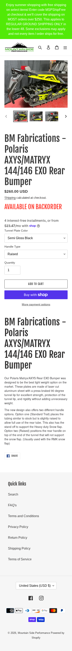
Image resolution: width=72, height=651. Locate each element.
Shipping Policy (19, 548)
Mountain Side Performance (34, 632)
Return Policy (17, 537)
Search (13, 494)
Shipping (10, 197)
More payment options (36, 304)
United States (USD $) (35, 585)
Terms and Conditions (23, 516)
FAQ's (12, 505)
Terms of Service (20, 559)
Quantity (9, 262)
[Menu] (65, 47)
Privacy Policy (18, 527)
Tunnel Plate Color (16, 230)
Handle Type (12, 246)
